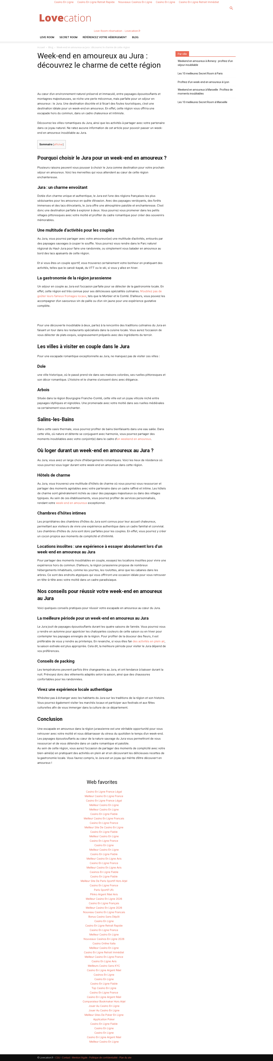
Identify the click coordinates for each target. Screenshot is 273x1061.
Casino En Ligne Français (104, 903)
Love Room (47, 37)
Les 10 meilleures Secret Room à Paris (200, 73)
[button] (231, 8)
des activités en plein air (149, 641)
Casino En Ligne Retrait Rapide (104, 925)
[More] (116, 81)
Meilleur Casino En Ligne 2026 (104, 898)
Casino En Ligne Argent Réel (104, 970)
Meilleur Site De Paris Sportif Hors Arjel (104, 880)
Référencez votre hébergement (105, 37)
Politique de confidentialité (103, 1057)
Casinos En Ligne (104, 974)
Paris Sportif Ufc (104, 889)
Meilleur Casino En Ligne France (104, 796)
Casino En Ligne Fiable (104, 813)
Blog (135, 37)
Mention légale (79, 1057)
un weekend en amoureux (134, 439)
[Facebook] (41, 81)
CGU (57, 1057)
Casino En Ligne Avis (104, 961)
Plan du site (125, 1057)
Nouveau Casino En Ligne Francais (104, 912)
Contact (66, 1057)
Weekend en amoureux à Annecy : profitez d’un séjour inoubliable (205, 63)
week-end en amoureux (71, 503)
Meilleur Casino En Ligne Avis (104, 858)
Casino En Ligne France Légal (104, 791)
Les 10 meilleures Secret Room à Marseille (202, 102)
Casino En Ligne (104, 845)
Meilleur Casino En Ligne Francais (104, 818)
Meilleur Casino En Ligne (104, 805)
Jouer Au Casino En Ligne (104, 1005)
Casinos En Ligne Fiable (104, 872)
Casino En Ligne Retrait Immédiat (104, 952)
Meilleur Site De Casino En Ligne (103, 827)
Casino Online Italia (104, 943)
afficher (58, 144)
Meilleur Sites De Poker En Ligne (104, 1014)
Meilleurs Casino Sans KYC (104, 965)
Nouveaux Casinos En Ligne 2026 (104, 938)
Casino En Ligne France (104, 822)
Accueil (41, 47)
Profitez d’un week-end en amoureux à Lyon (203, 82)
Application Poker (104, 1019)
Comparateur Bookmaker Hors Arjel (104, 1001)
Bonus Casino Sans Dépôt (104, 916)
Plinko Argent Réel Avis (104, 894)
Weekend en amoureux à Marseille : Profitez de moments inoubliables (205, 91)
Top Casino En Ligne (104, 988)
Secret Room (68, 37)
